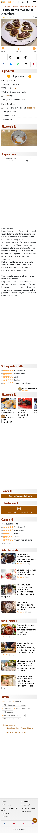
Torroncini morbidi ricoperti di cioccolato (23, 414)
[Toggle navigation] (34, 2)
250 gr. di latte (9, 112)
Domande (5, 813)
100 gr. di (9, 88)
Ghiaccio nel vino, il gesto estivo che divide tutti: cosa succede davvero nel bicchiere (26, 666)
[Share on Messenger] (11, 64)
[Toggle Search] (28, 2)
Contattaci (25, 802)
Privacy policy (26, 805)
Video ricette (7, 805)
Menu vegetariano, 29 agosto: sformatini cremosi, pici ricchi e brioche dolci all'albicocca (26, 648)
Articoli (5, 816)
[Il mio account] (23, 2)
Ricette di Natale (27, 728)
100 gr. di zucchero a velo (14, 92)
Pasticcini (8, 702)
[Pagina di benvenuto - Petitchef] (2, 7)
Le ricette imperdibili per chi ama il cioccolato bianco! (26, 572)
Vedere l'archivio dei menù (9, 809)
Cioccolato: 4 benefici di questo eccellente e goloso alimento (26, 606)
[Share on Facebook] (3, 64)
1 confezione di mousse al (19, 108)
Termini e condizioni (28, 808)
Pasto (9, 732)
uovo (7, 96)
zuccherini (7, 119)
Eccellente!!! (19, 370)
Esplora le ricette (9, 725)
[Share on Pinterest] (33, 64)
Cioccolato (8, 708)
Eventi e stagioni (13, 728)
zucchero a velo (10, 115)
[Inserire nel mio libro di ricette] (33, 57)
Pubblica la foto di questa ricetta (19, 512)
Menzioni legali (26, 811)
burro (14, 88)
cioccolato (30, 108)
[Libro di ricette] (18, 2)
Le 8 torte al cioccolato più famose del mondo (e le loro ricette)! (27, 558)
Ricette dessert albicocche (14, 715)
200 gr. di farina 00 (11, 84)
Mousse (18, 702)
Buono (16, 377)
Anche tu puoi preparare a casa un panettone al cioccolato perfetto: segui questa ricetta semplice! (18, 591)
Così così (17, 380)
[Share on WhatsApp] (18, 64)
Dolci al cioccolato (23, 708)
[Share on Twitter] (26, 64)
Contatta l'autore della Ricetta (20, 496)
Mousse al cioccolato (12, 719)
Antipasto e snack (19, 732)
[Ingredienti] (3, 416)
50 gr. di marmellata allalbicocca (17, 100)
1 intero (8, 96)
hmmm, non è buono (22, 383)
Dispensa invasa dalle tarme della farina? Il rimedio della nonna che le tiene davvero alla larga (17, 682)
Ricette (4, 802)
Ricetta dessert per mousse (15, 705)
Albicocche (8, 712)
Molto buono (19, 374)
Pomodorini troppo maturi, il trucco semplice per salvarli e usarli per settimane (26, 630)
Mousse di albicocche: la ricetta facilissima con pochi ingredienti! (8, 416)
